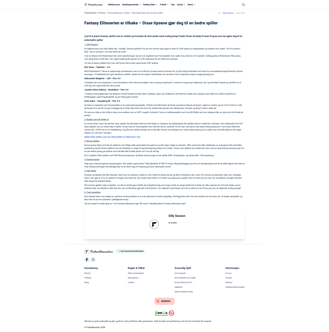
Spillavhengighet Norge (184, 291)
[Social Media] (86, 259)
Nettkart (228, 282)
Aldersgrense (133, 278)
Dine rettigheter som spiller (185, 278)
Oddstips (88, 278)
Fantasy (102, 13)
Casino (180, 4)
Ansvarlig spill (180, 273)
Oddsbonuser (114, 4)
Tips (173, 4)
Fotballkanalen (90, 13)
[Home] (100, 251)
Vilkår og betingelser (136, 273)
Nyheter (87, 273)
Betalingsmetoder (130, 4)
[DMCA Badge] (161, 313)
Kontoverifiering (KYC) (183, 282)
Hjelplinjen (179, 287)
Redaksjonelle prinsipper (235, 287)
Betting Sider (149, 4)
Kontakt (228, 278)
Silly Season (228, 13)
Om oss (228, 273)
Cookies (131, 282)
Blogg (86, 282)
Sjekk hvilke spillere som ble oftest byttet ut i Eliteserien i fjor (112, 136)
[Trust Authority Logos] (171, 313)
